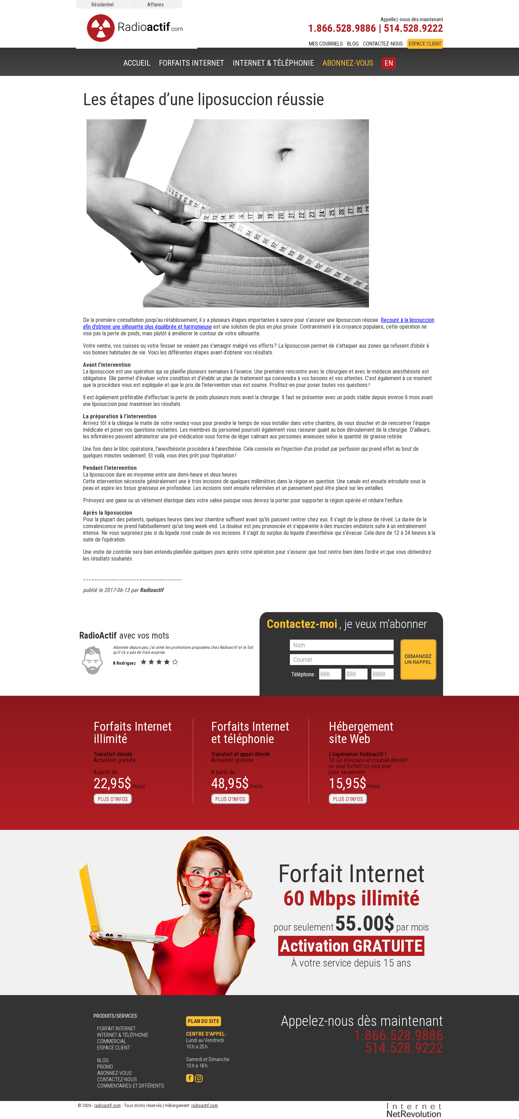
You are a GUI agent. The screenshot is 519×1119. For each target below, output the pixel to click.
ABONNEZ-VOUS (347, 63)
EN (388, 63)
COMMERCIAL (111, 1041)
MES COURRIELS (326, 44)
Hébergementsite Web (361, 732)
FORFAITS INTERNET (191, 63)
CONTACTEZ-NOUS (383, 44)
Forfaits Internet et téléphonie (250, 732)
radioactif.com (107, 1105)
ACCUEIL (136, 63)
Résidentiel (102, 4)
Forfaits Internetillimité (133, 732)
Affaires (155, 4)
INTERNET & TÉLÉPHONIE (273, 63)
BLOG (353, 44)
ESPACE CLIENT (425, 44)
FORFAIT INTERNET (116, 1028)
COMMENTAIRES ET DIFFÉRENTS (130, 1086)
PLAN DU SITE (203, 1021)
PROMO (105, 1067)
